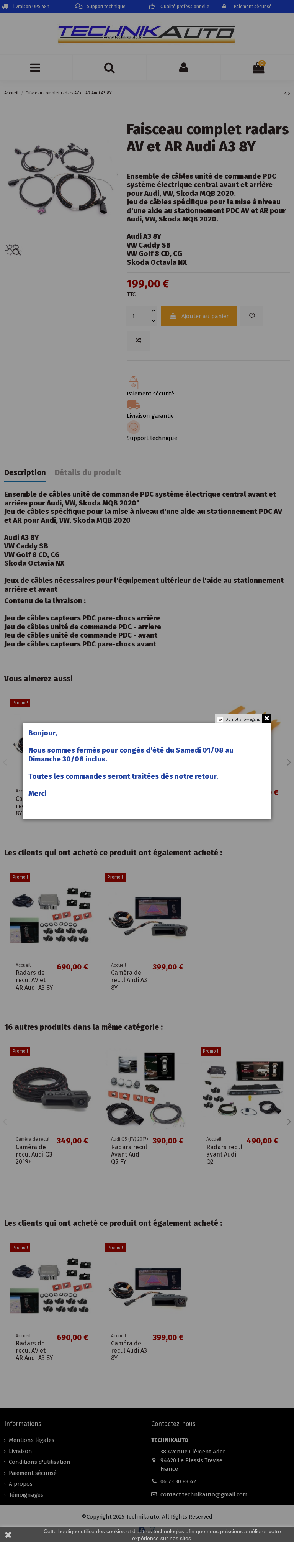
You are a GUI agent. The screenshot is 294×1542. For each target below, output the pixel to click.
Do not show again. (242, 719)
